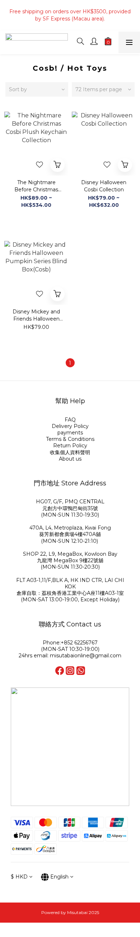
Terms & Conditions (70, 439)
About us (70, 459)
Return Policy (70, 445)
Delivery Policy (70, 426)
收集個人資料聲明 (70, 452)
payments (70, 432)
